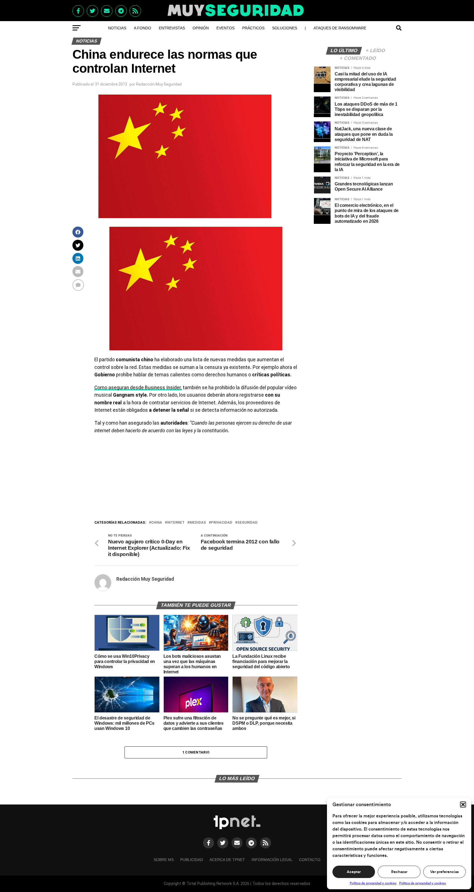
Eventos (225, 28)
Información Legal (272, 859)
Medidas (198, 522)
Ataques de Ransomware (340, 28)
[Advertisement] (195, 478)
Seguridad (247, 522)
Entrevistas (172, 28)
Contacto (309, 859)
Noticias (117, 28)
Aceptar (354, 872)
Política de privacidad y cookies (373, 883)
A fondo (142, 28)
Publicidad (191, 859)
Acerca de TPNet (227, 859)
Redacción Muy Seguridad (159, 84)
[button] (463, 804)
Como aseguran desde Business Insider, (138, 387)
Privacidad (221, 522)
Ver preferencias (444, 872)
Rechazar (399, 872)
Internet (176, 522)
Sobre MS (164, 859)
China (156, 522)
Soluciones (284, 28)
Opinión (201, 28)
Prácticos (253, 28)
